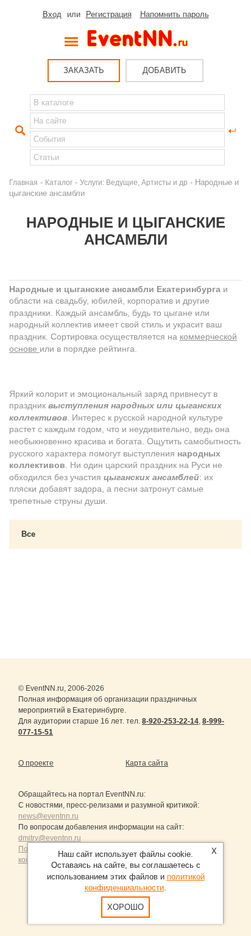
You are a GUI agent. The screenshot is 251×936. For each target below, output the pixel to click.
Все (28, 534)
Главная (23, 182)
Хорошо (125, 907)
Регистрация (109, 14)
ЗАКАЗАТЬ (83, 70)
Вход (52, 14)
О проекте (36, 763)
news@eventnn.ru (48, 816)
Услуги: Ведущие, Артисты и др (134, 182)
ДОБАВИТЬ (164, 70)
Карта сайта (146, 763)
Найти (19, 130)
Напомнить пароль (174, 14)
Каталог (58, 182)
